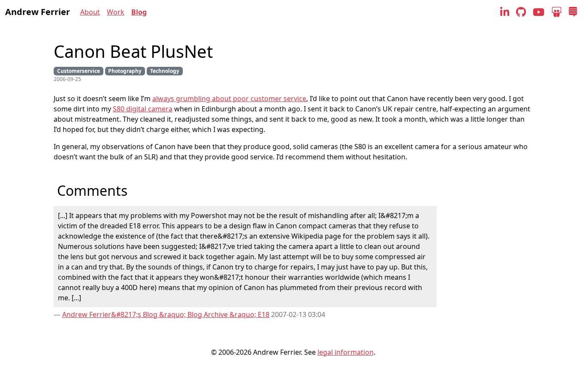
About (90, 12)
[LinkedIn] (505, 12)
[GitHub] (521, 12)
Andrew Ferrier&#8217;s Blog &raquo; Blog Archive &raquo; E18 (165, 314)
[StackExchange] (573, 12)
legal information (345, 352)
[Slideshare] (556, 12)
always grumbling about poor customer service (229, 98)
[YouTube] (538, 12)
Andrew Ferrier (37, 12)
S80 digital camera (142, 109)
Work (115, 12)
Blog (139, 12)
